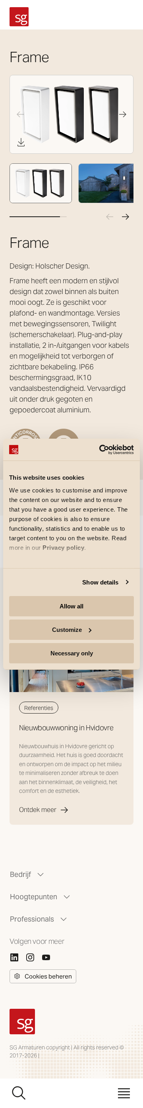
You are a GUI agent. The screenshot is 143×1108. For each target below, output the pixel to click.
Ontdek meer (37, 810)
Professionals (32, 919)
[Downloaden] (21, 142)
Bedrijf (20, 874)
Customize (67, 629)
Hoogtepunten (33, 896)
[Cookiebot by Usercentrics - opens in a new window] (101, 449)
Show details (100, 582)
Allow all (71, 606)
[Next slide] (122, 114)
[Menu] (123, 1093)
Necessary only (71, 652)
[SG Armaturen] (19, 16)
